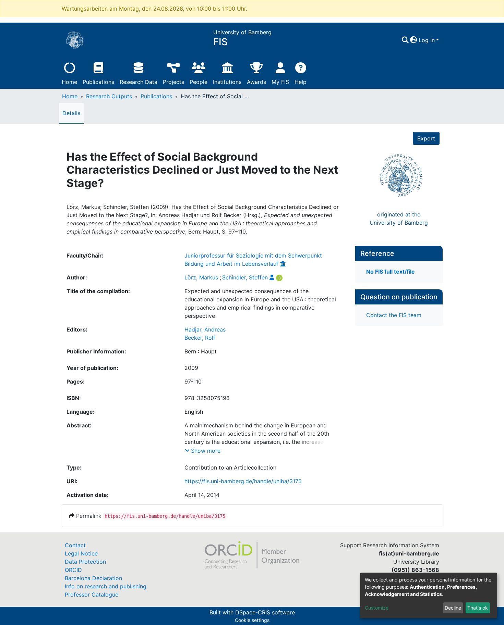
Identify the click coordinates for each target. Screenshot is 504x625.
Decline (453, 608)
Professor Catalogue (91, 594)
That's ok (477, 608)
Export (426, 138)
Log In (427, 40)
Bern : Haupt (200, 351)
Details (71, 113)
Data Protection (85, 561)
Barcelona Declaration (93, 578)
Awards (256, 81)
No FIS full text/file (390, 271)
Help (301, 81)
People (198, 81)
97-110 (193, 381)
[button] (413, 40)
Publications (98, 81)
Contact (75, 545)
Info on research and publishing (105, 586)
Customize (376, 608)
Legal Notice (81, 553)
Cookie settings (252, 620)
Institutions (227, 81)
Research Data (138, 81)
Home (69, 81)
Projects (173, 81)
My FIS (280, 81)
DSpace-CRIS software (265, 612)
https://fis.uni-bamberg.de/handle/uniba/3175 (243, 481)
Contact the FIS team (393, 315)
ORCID (73, 569)
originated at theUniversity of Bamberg (399, 218)
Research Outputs (109, 96)
